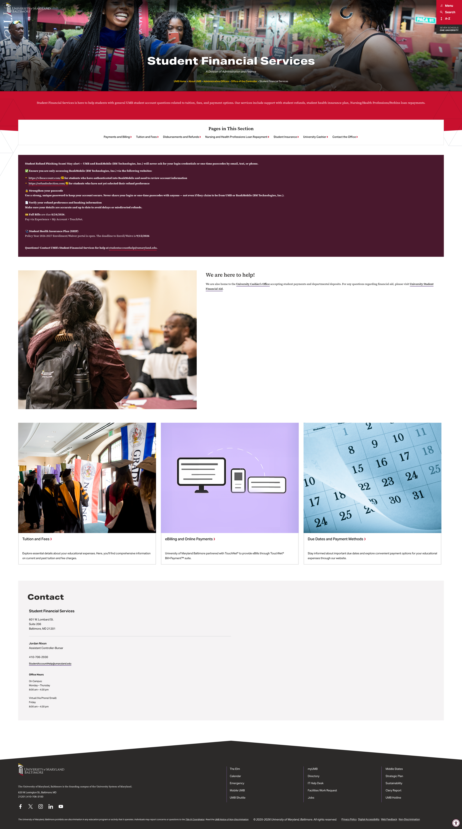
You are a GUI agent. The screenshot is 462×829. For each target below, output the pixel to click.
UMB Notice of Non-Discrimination (231, 819)
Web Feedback (389, 819)
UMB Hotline (393, 797)
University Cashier (314, 137)
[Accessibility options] (456, 823)
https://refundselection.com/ (47, 183)
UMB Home (180, 81)
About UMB (194, 81)
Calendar (235, 776)
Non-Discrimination (409, 819)
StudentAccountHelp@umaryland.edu (50, 663)
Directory (313, 776)
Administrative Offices (216, 81)
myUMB (313, 769)
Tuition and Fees (146, 137)
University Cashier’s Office (253, 284)
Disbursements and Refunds (181, 137)
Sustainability (394, 783)
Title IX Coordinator (195, 819)
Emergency (237, 783)
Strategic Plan (394, 776)
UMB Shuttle (237, 797)
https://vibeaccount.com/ (45, 178)
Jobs (311, 797)
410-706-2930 (38, 657)
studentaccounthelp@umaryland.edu (133, 248)
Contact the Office (344, 137)
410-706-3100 (35, 796)
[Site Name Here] (28, 8)
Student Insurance (285, 137)
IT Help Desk (316, 783)
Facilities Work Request (322, 790)
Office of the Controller (244, 81)
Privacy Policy (349, 819)
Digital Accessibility (368, 819)
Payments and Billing (117, 137)
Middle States (394, 769)
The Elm (235, 769)
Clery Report (393, 790)
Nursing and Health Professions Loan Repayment (236, 137)
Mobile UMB (237, 790)
